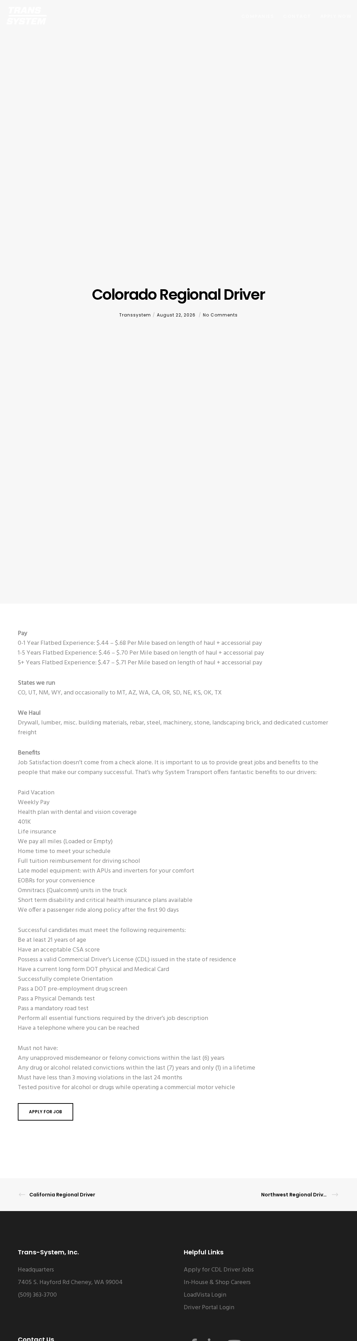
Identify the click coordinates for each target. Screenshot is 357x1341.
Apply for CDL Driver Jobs (219, 1270)
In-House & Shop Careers (217, 1282)
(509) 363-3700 (37, 1295)
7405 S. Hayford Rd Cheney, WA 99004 (70, 1282)
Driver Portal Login (209, 1308)
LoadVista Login (205, 1295)
